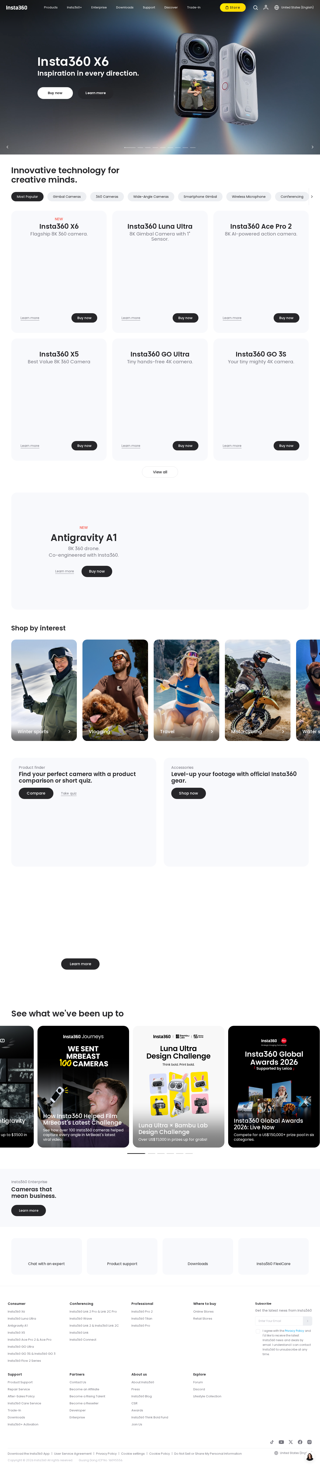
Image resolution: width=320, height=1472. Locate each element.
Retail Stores (202, 1318)
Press (135, 1389)
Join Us (136, 1424)
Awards (137, 1410)
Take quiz (69, 793)
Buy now (55, 93)
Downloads (16, 1417)
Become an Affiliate (84, 1389)
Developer (78, 1410)
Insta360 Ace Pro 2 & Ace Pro (30, 1339)
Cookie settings (256, 1462)
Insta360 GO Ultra (21, 1346)
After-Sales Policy (21, 1396)
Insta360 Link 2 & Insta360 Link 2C (94, 1325)
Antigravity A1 (18, 1325)
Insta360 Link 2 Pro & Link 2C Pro (93, 1311)
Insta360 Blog (141, 1396)
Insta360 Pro (140, 1325)
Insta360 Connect (83, 1339)
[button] (255, 7)
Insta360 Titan (141, 1318)
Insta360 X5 (16, 1332)
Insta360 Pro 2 (142, 1311)
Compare (36, 793)
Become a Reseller (84, 1403)
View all (160, 472)
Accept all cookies (255, 1441)
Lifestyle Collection (207, 1396)
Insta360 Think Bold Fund (149, 1417)
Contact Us (78, 1382)
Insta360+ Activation (23, 1424)
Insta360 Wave (81, 1318)
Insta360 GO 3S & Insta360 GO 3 (32, 1353)
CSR (134, 1403)
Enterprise (77, 1417)
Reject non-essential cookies (255, 1452)
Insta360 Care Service (24, 1403)
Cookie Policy (46, 1463)
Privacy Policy (294, 1331)
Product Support (20, 1382)
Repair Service (19, 1389)
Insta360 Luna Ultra (22, 1318)
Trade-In (14, 1410)
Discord (199, 1389)
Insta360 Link (79, 1332)
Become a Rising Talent (87, 1396)
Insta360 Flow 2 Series (24, 1360)
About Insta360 (142, 1382)
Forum (198, 1382)
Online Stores (203, 1311)
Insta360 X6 (16, 1311)
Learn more (96, 93)
